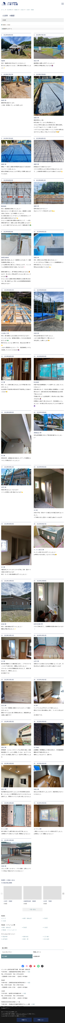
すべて (4, 918)
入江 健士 (46, 936)
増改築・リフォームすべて (9, 930)
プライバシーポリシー (21, 1014)
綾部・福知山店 (27, 918)
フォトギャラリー (7, 952)
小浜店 (4, 921)
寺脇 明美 (4, 936)
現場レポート (37, 952)
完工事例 (4, 956)
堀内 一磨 (25, 939)
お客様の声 (36, 956)
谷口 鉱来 (46, 939)
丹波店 (46, 918)
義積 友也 (25, 936)
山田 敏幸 (4, 939)
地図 (29, 971)
